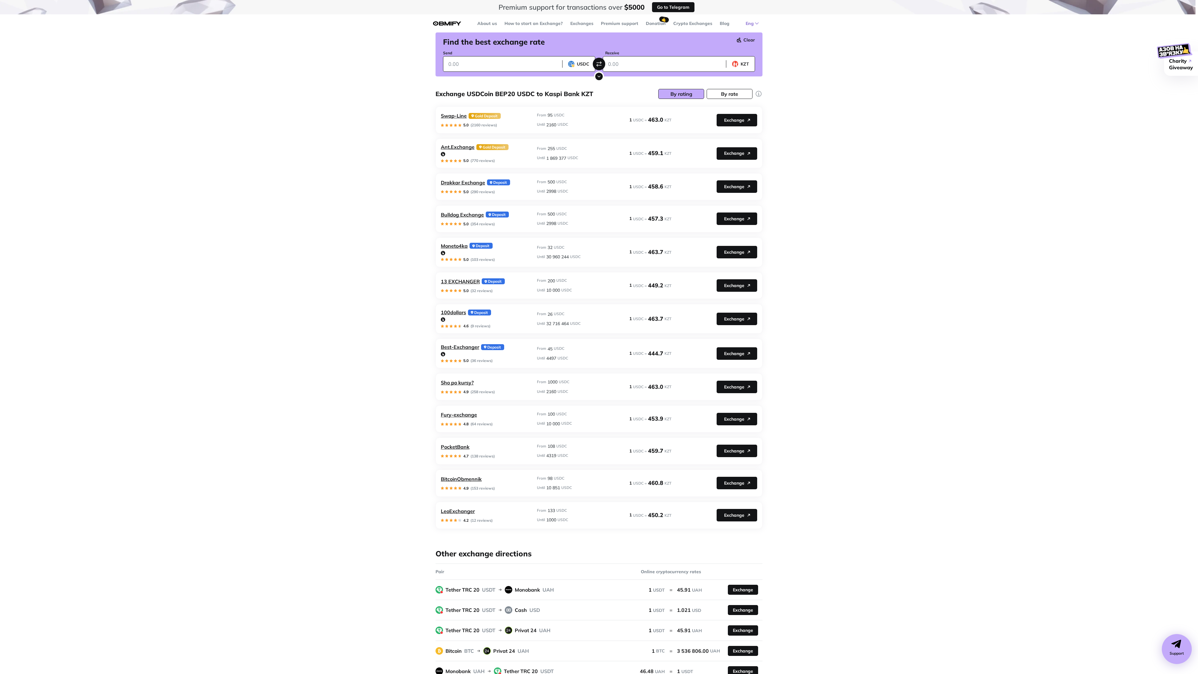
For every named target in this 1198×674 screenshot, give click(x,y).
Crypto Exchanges (692, 23)
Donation (656, 23)
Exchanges (581, 23)
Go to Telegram (673, 7)
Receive (612, 53)
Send (447, 53)
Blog (724, 23)
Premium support (619, 23)
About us (487, 23)
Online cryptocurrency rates (671, 571)
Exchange (734, 120)
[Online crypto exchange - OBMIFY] (447, 23)
